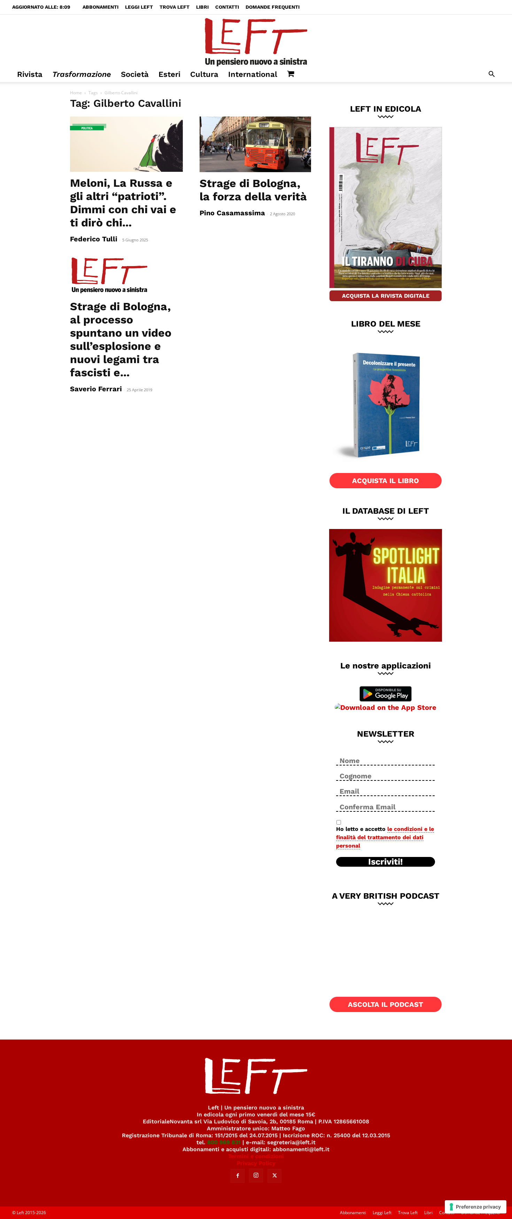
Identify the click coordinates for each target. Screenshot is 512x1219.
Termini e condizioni (256, 1156)
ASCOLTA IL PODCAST (385, 1004)
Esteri (169, 74)
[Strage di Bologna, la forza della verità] (256, 144)
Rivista (29, 74)
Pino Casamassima (232, 213)
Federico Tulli (93, 239)
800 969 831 (224, 1142)
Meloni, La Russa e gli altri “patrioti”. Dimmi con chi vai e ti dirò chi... (123, 202)
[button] (491, 75)
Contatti (227, 7)
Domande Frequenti (273, 7)
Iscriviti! (385, 862)
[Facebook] (238, 1176)
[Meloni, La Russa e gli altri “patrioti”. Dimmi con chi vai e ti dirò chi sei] (126, 144)
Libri (202, 7)
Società (135, 74)
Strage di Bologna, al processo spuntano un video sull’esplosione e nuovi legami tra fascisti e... (120, 339)
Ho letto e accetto (385, 837)
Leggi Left (139, 7)
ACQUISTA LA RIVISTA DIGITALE (385, 295)
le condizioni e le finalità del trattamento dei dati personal (385, 837)
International (252, 74)
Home (76, 93)
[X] (274, 1176)
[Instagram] (256, 1175)
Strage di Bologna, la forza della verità (253, 190)
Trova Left (174, 7)
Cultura (204, 74)
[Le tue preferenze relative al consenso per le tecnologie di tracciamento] (475, 1206)
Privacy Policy (256, 1163)
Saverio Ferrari (96, 389)
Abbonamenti (100, 7)
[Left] (256, 41)
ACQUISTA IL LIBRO (385, 480)
